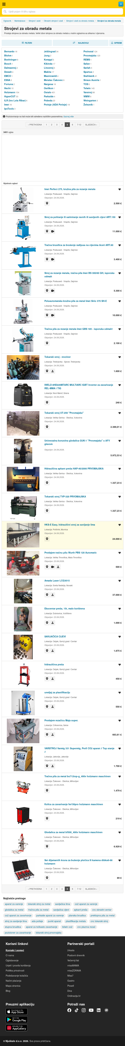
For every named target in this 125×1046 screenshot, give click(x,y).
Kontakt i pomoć (15, 950)
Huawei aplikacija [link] (17, 1028)
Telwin (87, 88)
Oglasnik (7, 20)
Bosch (7, 63)
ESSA (7, 80)
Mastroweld (50, 76)
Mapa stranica (13, 985)
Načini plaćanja (13, 980)
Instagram (84, 1010)
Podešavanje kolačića (17, 975)
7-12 (79, 124)
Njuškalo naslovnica (62, 4)
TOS (85, 84)
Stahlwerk (88, 76)
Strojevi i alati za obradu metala (80, 20)
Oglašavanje (12, 960)
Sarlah (86, 67)
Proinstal (88, 51)
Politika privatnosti (15, 970)
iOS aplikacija (17, 1011)
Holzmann (9, 92)
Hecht (7, 88)
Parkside (49, 96)
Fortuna (8, 84)
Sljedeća (91, 124)
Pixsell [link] (70, 985)
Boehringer (10, 59)
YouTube (91, 1010)
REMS (86, 59)
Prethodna (35, 124)
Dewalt (8, 71)
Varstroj (87, 92)
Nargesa (48, 84)
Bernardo (9, 51)
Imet (6, 104)
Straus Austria (91, 80)
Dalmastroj (10, 67)
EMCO (7, 76)
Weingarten (89, 100)
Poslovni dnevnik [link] (76, 955)
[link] (47, 203)
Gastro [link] (70, 980)
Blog (8, 990)
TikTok (76, 1010)
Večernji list (73, 960)
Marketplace (19, 20)
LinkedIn (99, 1010)
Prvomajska (89, 55)
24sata (70, 950)
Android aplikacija (17, 1019)
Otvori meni (4, 4)
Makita (47, 71)
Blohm (7, 55)
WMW (86, 96)
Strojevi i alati (35, 20)
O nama (10, 955)
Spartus (87, 71)
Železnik (88, 104)
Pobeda (48, 100)
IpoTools (9, 108)
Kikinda (48, 63)
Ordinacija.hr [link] (74, 995)
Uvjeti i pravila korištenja (18, 965)
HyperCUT (9, 96)
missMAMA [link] (73, 965)
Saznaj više (68, 116)
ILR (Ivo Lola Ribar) (15, 100)
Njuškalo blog (106, 1010)
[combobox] (62, 11)
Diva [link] (69, 990)
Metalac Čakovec (53, 80)
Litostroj (48, 67)
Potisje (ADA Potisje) (55, 104)
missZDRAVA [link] (74, 970)
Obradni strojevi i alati (53, 20)
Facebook (69, 1010)
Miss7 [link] (70, 975)
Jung (47, 55)
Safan (86, 63)
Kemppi (48, 59)
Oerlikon (48, 88)
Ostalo (47, 92)
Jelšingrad (50, 51)
